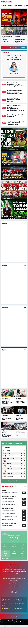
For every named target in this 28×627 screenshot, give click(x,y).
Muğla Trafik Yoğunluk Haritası (19, 600)
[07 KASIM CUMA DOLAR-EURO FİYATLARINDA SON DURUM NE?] (7, 393)
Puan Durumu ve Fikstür (7, 604)
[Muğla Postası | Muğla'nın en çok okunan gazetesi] (6, 2)
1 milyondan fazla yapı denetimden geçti (20, 434)
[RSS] (15, 592)
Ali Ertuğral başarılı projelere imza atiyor (21, 418)
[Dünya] (25, 223)
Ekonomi (5, 398)
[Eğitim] (25, 265)
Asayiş (10, 5)
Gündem (3, 5)
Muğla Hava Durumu (6, 600)
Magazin (5, 415)
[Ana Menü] (25, 2)
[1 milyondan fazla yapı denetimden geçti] (20, 426)
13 (22, 25)
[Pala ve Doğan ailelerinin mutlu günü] (7, 410)
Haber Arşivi (19, 608)
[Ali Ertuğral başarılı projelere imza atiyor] (20, 410)
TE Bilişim (18, 616)
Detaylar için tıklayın (14, 480)
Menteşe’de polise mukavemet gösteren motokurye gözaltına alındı (15, 84)
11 (19, 25)
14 (24, 25)
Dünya (4, 223)
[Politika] (25, 307)
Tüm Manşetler (20, 603)
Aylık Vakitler (6, 558)
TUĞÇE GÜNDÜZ (14, 73)
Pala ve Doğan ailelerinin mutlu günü (6, 418)
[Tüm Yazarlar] (25, 52)
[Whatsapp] (12, 592)
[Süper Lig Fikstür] (25, 486)
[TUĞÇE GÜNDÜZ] (14, 66)
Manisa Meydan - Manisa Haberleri (9, 626)
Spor (15, 5)
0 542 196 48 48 (15, 583)
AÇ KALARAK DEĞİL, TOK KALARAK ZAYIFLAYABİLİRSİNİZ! (14, 57)
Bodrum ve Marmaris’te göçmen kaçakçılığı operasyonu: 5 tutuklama (15, 92)
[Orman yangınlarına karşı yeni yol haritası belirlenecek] (7, 426)
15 (26, 25)
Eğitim (20, 5)
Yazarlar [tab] (5, 52)
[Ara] (23, 2)
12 (21, 25)
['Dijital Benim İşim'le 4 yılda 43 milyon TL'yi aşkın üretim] (20, 393)
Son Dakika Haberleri (5, 609)
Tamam (3, 624)
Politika (5, 308)
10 (17, 25)
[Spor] (25, 349)
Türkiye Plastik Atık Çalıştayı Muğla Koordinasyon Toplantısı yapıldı (15, 122)
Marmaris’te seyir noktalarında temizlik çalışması (13, 99)
